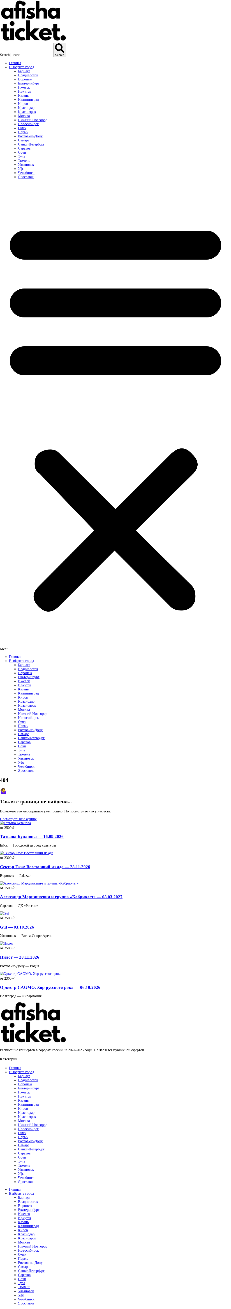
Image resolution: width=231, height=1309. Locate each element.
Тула (21, 156)
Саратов (24, 148)
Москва (24, 116)
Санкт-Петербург (31, 144)
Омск (22, 128)
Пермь (23, 132)
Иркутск (24, 91)
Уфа (21, 169)
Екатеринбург (28, 83)
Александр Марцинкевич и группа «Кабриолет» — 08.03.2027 (61, 896)
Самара (23, 140)
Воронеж (25, 79)
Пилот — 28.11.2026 (19, 957)
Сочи (22, 152)
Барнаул (24, 71)
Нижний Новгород (32, 120)
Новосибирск (28, 124)
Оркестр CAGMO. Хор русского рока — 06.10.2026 (50, 987)
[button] (115, 417)
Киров (23, 104)
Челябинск (26, 173)
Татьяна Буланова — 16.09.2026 (32, 836)
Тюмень (24, 160)
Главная (15, 63)
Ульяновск (26, 165)
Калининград (28, 99)
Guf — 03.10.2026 (17, 927)
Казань (23, 95)
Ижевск (24, 87)
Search (5, 55)
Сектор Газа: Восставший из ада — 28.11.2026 (45, 866)
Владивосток (28, 75)
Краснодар (26, 108)
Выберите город (21, 67)
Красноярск (27, 112)
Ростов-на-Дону (30, 136)
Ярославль (26, 177)
